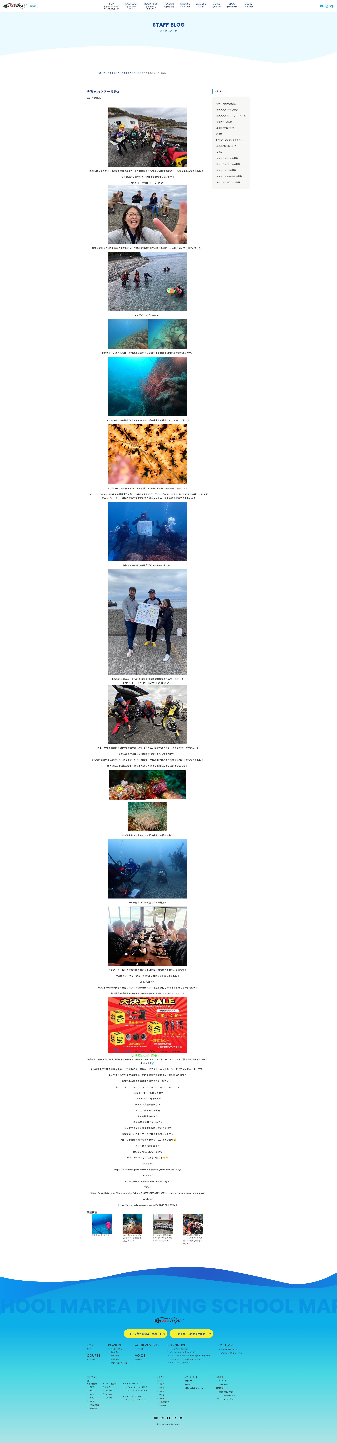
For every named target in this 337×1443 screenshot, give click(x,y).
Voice (140, 1355)
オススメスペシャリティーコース (231, 115)
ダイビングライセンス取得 (228, 182)
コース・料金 (91, 1359)
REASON (114, 1345)
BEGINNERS (151, 6)
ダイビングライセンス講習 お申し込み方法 (186, 1359)
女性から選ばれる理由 (119, 1363)
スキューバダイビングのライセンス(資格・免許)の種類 (190, 1355)
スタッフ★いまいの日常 (227, 158)
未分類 (219, 134)
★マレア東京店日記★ (226, 103)
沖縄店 (107, 1387)
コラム (219, 152)
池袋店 (92, 1387)
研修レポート (190, 1380)
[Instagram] (162, 1418)
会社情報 (220, 1377)
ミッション (223, 1381)
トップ (89, 1349)
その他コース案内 (224, 122)
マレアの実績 (139, 1349)
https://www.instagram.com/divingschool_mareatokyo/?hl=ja (147, 1169)
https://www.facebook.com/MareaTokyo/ (147, 1181)
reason (169, 5)
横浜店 (92, 1397)
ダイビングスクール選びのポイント (183, 1352)
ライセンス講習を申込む (191, 1333)
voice (216, 5)
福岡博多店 (94, 1408)
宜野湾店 (108, 1390)
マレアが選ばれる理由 (115, 1349)
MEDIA (248, 5)
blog (232, 5)
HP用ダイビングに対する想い (229, 140)
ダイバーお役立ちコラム (230, 1349)
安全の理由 (115, 1355)
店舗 (88, 1381)
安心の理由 (115, 1352)
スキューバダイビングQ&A (180, 1363)
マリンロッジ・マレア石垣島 (136, 1390)
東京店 (92, 1394)
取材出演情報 (224, 1384)
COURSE (93, 1355)
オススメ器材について (226, 146)
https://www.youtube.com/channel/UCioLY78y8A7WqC (147, 1204)
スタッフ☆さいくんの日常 (228, 164)
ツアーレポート (191, 1377)
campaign (131, 6)
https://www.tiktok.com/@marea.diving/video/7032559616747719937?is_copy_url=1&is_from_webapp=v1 (147, 1193)
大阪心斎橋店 (94, 1405)
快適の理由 (115, 1359)
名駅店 (92, 1401)
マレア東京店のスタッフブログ (131, 72)
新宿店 (92, 1390)
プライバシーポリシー (225, 1399)
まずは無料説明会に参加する (145, 1333)
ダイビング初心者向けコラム (231, 1353)
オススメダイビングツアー (228, 109)
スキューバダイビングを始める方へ (178, 1349)
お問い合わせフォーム (193, 1388)
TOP (111, 6)
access (201, 5)
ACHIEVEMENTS (147, 1345)
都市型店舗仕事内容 (226, 1392)
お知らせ (188, 1384)
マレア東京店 (110, 72)
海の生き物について (225, 128)
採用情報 (220, 1388)
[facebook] (168, 1418)
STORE (92, 1377)
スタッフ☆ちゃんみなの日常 (229, 176)
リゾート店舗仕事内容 (227, 1395)
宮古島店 (108, 1394)
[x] (181, 1418)
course (185, 5)
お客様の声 (138, 1359)
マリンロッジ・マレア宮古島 (136, 1387)
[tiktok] (174, 1418)
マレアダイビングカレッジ (135, 1399)
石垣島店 (108, 1397)
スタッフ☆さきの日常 (226, 170)
